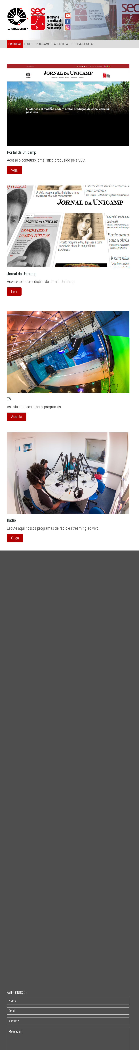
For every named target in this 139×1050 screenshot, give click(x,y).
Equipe (28, 44)
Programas (43, 44)
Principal (14, 44)
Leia (14, 291)
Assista (16, 416)
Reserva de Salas (82, 44)
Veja (14, 170)
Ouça (15, 538)
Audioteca (61, 44)
